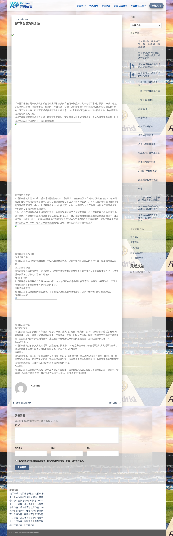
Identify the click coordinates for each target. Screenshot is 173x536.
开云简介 (81, 5)
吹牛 (140, 188)
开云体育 (18, 504)
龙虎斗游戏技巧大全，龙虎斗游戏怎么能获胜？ (149, 218)
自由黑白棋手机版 (147, 162)
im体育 (33, 500)
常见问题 (106, 5)
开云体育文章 (137, 5)
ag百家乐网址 (26, 493)
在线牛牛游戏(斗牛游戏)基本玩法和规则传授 (149, 207)
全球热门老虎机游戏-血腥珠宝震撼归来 (149, 65)
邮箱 (53, 448)
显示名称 (19, 448)
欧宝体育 (35, 507)
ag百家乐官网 (22, 497)
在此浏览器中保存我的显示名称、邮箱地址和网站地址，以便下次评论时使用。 (52, 461)
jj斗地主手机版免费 (147, 170)
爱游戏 (34, 497)
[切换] (160, 258)
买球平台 (28, 521)
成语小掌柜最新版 (147, 144)
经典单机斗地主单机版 (149, 153)
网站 (89, 448)
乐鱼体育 (13, 507)
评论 (17, 425)
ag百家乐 (13, 493)
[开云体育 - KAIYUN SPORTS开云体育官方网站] (21, 6)
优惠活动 (93, 5)
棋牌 (33, 517)
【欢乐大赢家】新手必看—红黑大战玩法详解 (149, 198)
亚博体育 (20, 510)
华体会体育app (21, 500)
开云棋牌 (39, 504)
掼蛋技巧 (142, 108)
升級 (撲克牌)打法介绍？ (147, 83)
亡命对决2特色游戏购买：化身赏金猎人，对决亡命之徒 (149, 55)
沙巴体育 (18, 521)
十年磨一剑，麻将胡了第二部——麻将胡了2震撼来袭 (149, 44)
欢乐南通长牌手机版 (148, 179)
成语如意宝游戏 (23, 402)
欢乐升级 (113, 402)
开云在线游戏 (120, 5)
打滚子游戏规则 (145, 99)
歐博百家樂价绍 (145, 126)
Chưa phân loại (21, 19)
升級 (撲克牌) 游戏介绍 (149, 91)
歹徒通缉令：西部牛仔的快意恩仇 (149, 74)
